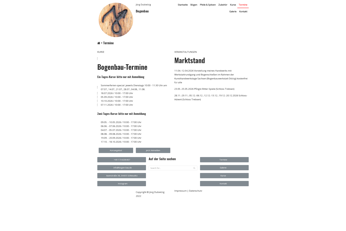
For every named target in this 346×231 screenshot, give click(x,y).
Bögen (193, 4)
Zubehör (222, 4)
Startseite (183, 4)
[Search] (194, 168)
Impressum (180, 190)
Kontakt (243, 11)
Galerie (233, 11)
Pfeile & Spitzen (208, 4)
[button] (116, 150)
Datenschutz (195, 190)
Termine (243, 4)
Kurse (233, 4)
